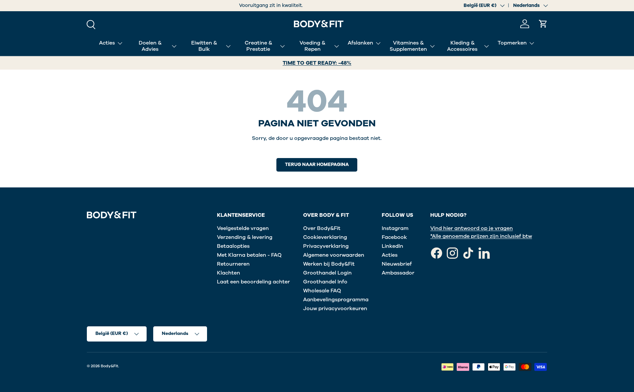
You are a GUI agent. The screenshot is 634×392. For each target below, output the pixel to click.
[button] (543, 23)
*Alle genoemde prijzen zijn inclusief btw (481, 236)
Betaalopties (233, 246)
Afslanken (360, 43)
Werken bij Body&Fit (329, 264)
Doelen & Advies (150, 46)
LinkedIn (392, 246)
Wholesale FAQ (322, 290)
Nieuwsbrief (397, 264)
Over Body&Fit (321, 228)
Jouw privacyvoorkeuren (335, 308)
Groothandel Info (325, 281)
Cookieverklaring (325, 237)
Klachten (228, 273)
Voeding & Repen (312, 46)
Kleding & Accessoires (462, 46)
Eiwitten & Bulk (204, 46)
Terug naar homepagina (317, 164)
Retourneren (233, 264)
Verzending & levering (244, 237)
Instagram (395, 228)
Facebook (394, 237)
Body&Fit (109, 366)
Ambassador (398, 273)
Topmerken (512, 43)
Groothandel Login (327, 273)
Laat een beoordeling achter (253, 281)
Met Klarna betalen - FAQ (249, 255)
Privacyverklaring (326, 246)
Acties (107, 43)
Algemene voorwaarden (333, 255)
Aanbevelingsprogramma (336, 299)
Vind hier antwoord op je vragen (471, 228)
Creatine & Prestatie (258, 46)
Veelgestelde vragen (243, 228)
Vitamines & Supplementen (408, 46)
